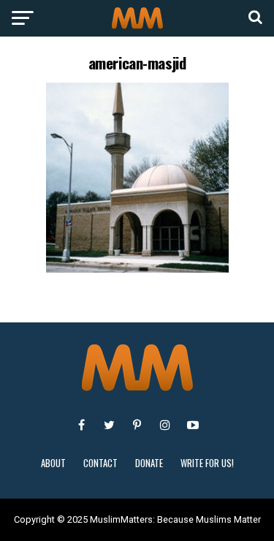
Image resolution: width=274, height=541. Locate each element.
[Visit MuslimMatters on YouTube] (193, 425)
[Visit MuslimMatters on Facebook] (82, 425)
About (53, 463)
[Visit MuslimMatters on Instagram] (165, 425)
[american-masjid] (137, 269)
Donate (149, 463)
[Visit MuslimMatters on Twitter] (110, 425)
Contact (100, 463)
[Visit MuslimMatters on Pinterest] (137, 425)
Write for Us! (207, 463)
